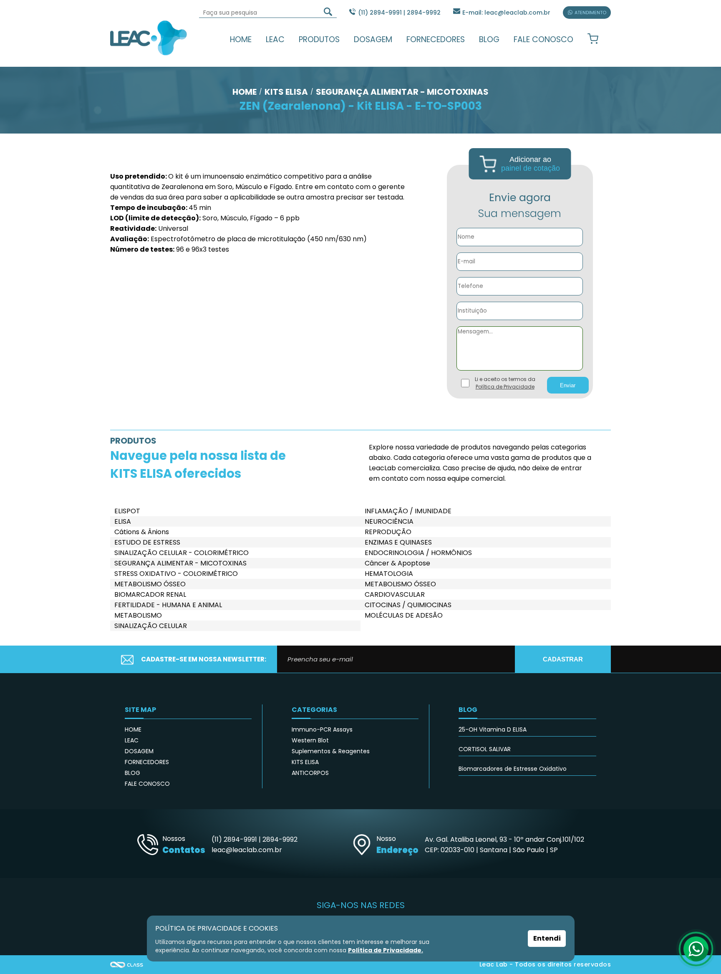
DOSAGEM (373, 39)
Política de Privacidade (505, 386)
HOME (241, 39)
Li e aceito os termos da (505, 383)
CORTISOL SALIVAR (485, 749)
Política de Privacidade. (385, 950)
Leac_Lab (148, 37)
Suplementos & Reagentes (331, 751)
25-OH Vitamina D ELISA (493, 729)
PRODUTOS (319, 39)
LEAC (275, 39)
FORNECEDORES (435, 39)
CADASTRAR (563, 659)
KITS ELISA (305, 762)
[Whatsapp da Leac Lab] (695, 948)
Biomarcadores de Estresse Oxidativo (513, 769)
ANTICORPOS (310, 773)
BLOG (489, 39)
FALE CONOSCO (543, 39)
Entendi (547, 938)
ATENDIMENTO (590, 12)
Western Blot (310, 740)
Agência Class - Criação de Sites (127, 964)
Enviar (567, 385)
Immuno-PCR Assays (322, 729)
